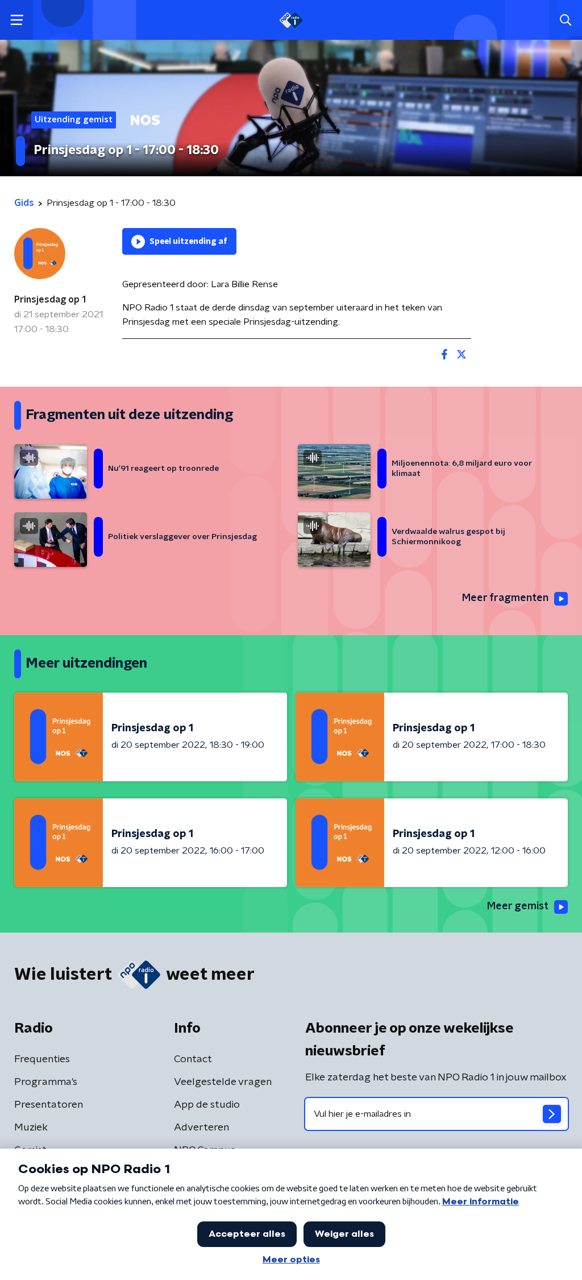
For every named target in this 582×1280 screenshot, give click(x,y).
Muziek (31, 1127)
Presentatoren (48, 1105)
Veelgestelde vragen (223, 1082)
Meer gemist (517, 906)
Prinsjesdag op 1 (50, 299)
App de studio (207, 1105)
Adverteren (201, 1127)
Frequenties (42, 1059)
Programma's (45, 1082)
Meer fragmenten (505, 598)
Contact (193, 1059)
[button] (17, 20)
